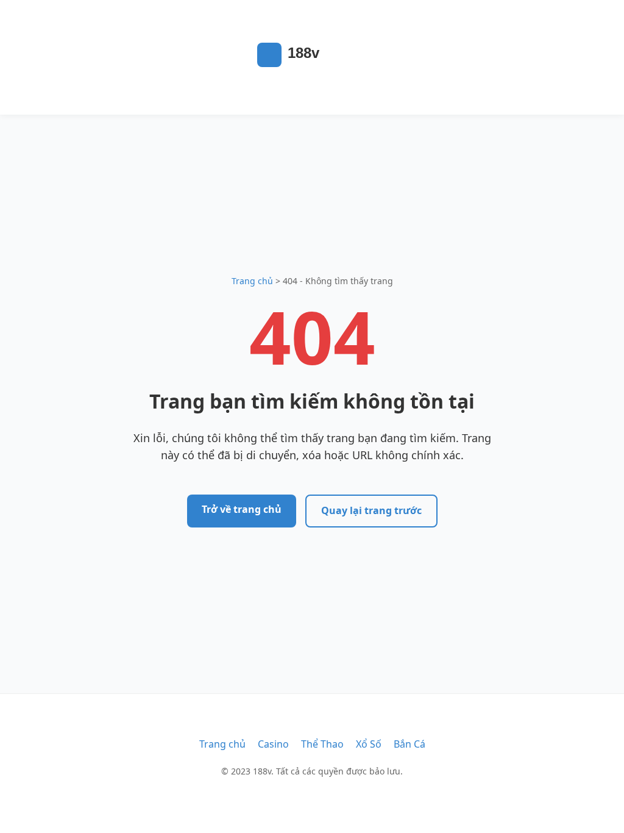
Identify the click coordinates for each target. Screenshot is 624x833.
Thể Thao (322, 744)
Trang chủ (252, 281)
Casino (273, 744)
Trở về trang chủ (242, 509)
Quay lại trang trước (371, 510)
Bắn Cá (409, 744)
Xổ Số (368, 744)
